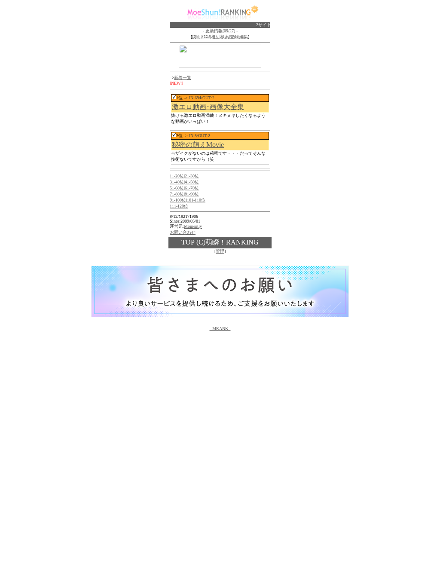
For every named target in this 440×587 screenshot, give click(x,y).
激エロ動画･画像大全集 (208, 106)
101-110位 (196, 200)
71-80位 (177, 194)
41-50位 (192, 182)
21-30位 (192, 176)
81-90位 (192, 194)
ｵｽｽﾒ (206, 36)
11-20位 (177, 176)
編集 (243, 36)
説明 (196, 36)
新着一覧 (182, 77)
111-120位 (179, 206)
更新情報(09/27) (220, 30)
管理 (220, 251)
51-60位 (177, 188)
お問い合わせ (183, 232)
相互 (215, 36)
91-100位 (178, 200)
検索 (224, 36)
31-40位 (177, 182)
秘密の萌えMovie (198, 144)
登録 (234, 36)
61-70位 (192, 188)
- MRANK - (220, 328)
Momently (193, 226)
